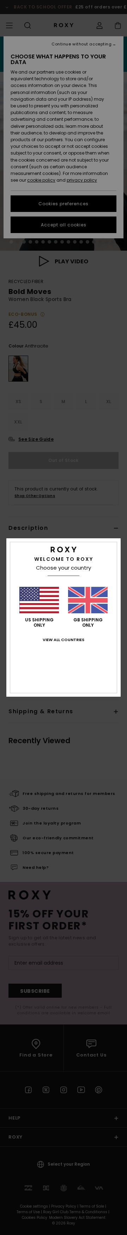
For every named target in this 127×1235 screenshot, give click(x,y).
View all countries (63, 639)
